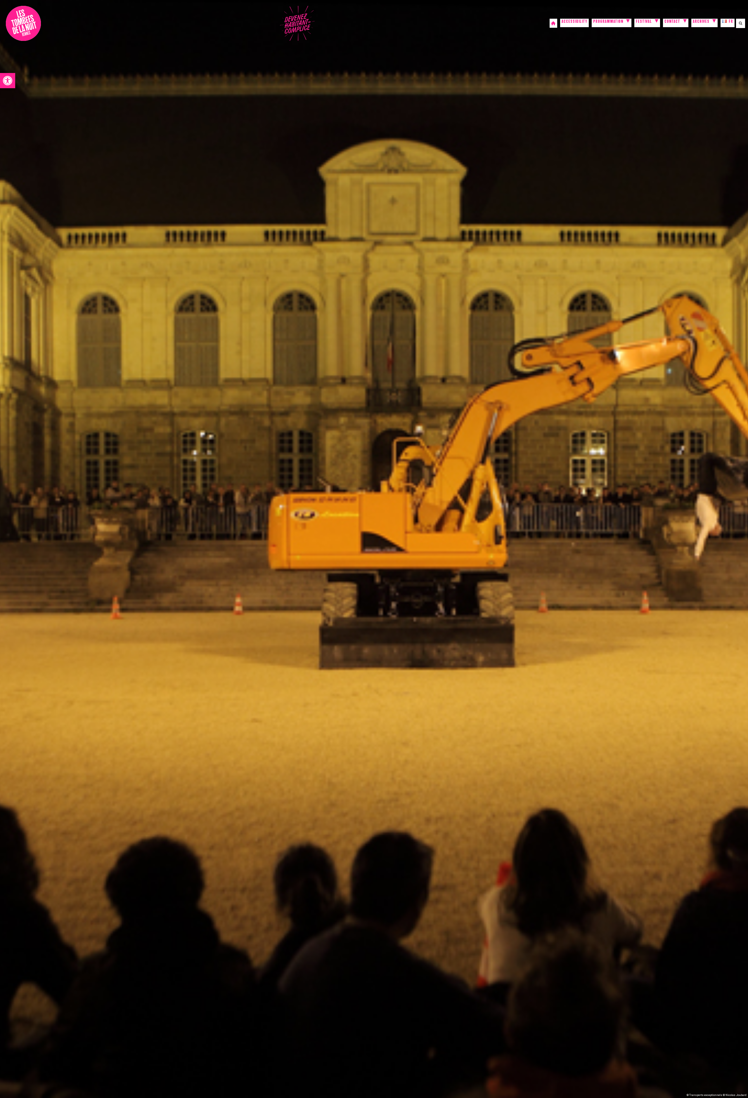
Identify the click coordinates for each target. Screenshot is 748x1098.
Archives (701, 22)
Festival (644, 22)
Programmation (608, 22)
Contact (672, 22)
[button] (7, 80)
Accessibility (574, 22)
